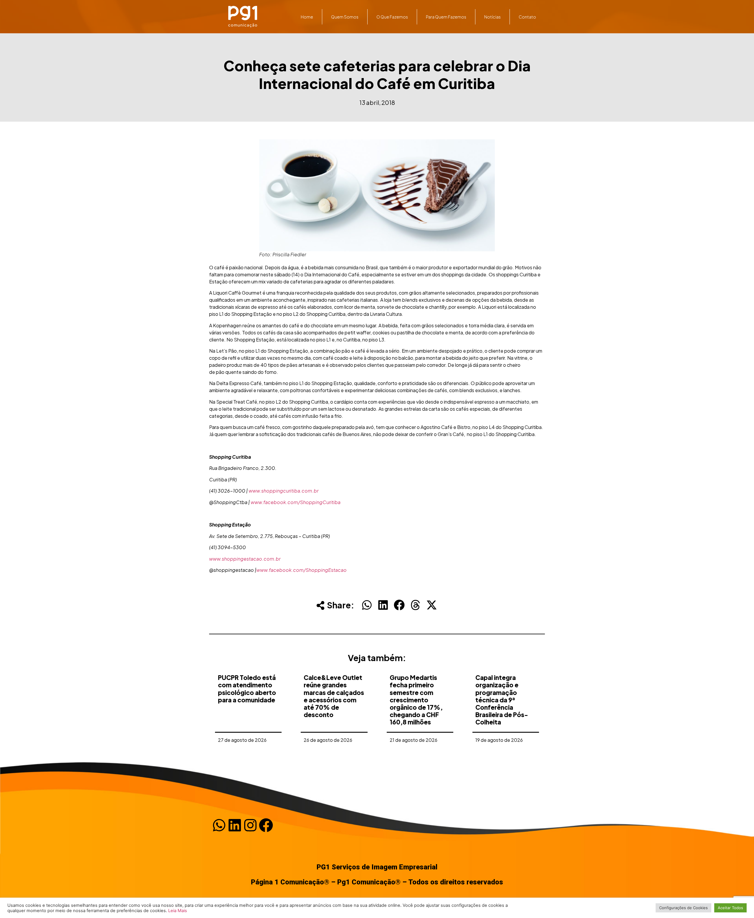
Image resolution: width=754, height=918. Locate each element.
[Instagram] (250, 825)
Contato (527, 16)
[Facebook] (266, 825)
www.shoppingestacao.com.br (244, 559)
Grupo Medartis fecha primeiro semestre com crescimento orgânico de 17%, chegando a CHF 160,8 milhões (416, 699)
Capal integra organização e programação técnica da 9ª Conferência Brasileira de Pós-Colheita (501, 699)
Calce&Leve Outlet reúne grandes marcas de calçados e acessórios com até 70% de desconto (334, 696)
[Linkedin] (235, 825)
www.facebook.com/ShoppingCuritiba (295, 502)
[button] (366, 605)
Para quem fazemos (446, 16)
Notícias (492, 16)
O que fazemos (392, 16)
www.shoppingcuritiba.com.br (283, 491)
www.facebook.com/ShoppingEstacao (301, 570)
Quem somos (344, 16)
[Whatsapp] (219, 825)
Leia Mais (177, 910)
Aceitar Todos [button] (730, 907)
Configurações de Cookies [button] (683, 907)
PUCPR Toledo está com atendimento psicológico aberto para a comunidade (247, 688)
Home (307, 16)
